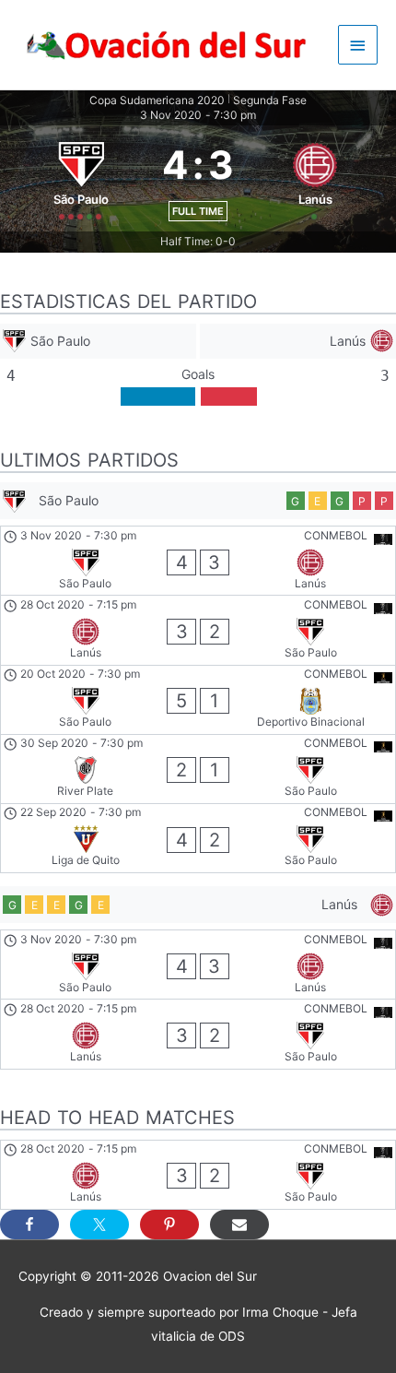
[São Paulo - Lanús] (198, 561)
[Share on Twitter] (99, 1224)
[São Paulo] (98, 342)
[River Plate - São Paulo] (198, 769)
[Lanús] (298, 342)
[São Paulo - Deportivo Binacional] (198, 700)
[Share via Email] (239, 1224)
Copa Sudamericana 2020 (157, 100)
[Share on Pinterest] (169, 1224)
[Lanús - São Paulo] (198, 630)
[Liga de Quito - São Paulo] (198, 838)
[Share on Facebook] (29, 1224)
